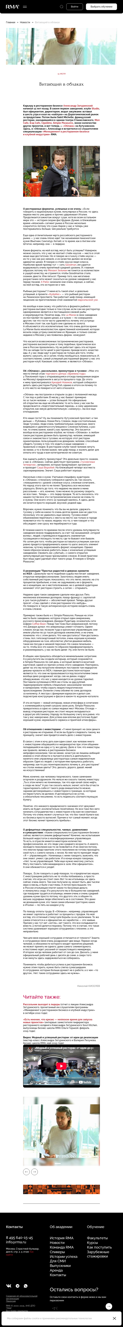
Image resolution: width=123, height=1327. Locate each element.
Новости (25, 22)
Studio (95, 108)
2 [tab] (65, 1163)
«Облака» (69, 125)
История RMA (62, 1238)
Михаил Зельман (57, 270)
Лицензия (11, 1301)
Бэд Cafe (35, 123)
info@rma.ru (16, 1242)
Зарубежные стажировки (98, 1254)
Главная (10, 22)
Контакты (58, 1275)
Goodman (70, 264)
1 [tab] (58, 1163)
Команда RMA (62, 1247)
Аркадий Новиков (61, 382)
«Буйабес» (54, 294)
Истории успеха (63, 1257)
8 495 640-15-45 (19, 1237)
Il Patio (45, 282)
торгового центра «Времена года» (65, 373)
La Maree (71, 315)
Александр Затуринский (78, 105)
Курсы (92, 1243)
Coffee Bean (39, 623)
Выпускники (60, 1266)
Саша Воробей (45, 467)
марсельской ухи (88, 299)
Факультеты (97, 1238)
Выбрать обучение (101, 6)
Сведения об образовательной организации (21, 1297)
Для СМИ (58, 1261)
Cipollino (46, 123)
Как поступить (99, 1247)
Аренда (56, 1270)
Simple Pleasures (63, 123)
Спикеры (57, 1252)
